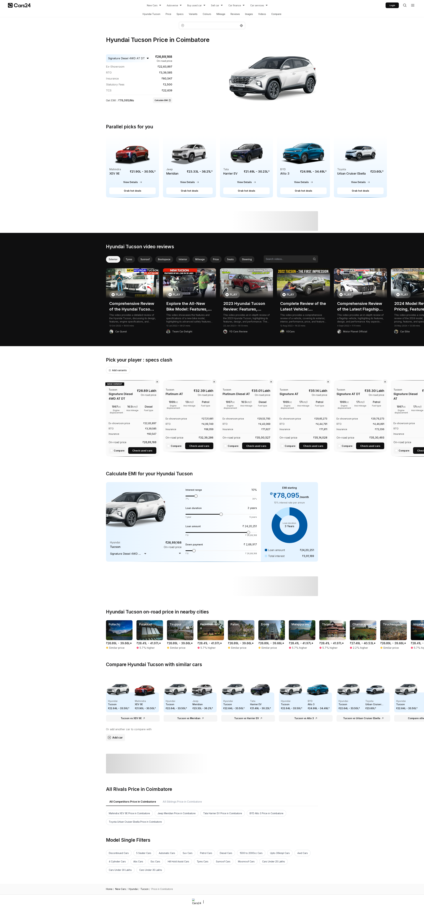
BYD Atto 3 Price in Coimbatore (266, 813)
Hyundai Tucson (151, 14)
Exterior (113, 259)
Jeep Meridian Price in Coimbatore (177, 813)
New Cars (152, 5)
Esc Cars (155, 861)
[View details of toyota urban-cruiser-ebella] (360, 166)
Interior (183, 259)
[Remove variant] (157, 382)
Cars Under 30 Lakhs (120, 870)
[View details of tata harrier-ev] (246, 166)
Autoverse (172, 5)
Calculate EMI (161, 100)
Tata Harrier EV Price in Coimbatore (222, 813)
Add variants (119, 370)
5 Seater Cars (143, 853)
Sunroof (145, 259)
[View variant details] (132, 418)
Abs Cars (138, 861)
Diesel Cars (226, 853)
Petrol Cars (206, 853)
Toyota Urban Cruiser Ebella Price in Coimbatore (135, 821)
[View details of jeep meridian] (189, 166)
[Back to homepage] (19, 5)
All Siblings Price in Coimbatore (182, 801)
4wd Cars (302, 853)
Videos (262, 14)
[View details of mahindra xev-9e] (132, 166)
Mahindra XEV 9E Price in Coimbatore (129, 813)
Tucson (145, 889)
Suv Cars (187, 853)
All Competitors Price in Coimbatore (132, 801)
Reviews (235, 14)
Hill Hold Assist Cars (178, 861)
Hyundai (134, 889)
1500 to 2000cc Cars (251, 853)
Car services (257, 5)
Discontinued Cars (119, 853)
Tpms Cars (202, 861)
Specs (180, 14)
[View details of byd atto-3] (303, 166)
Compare (276, 14)
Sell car (215, 5)
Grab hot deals (132, 190)
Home (110, 889)
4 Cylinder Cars (117, 861)
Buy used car (194, 5)
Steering (247, 259)
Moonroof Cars (246, 861)
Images (249, 14)
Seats (230, 259)
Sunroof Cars (223, 861)
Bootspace (164, 259)
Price (168, 14)
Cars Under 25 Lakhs (273, 861)
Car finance (234, 5)
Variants (193, 14)
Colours (207, 14)
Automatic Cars (167, 853)
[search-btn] (404, 5)
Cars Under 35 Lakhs (150, 870)
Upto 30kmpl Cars (280, 853)
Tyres (129, 259)
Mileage (220, 14)
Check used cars (142, 450)
